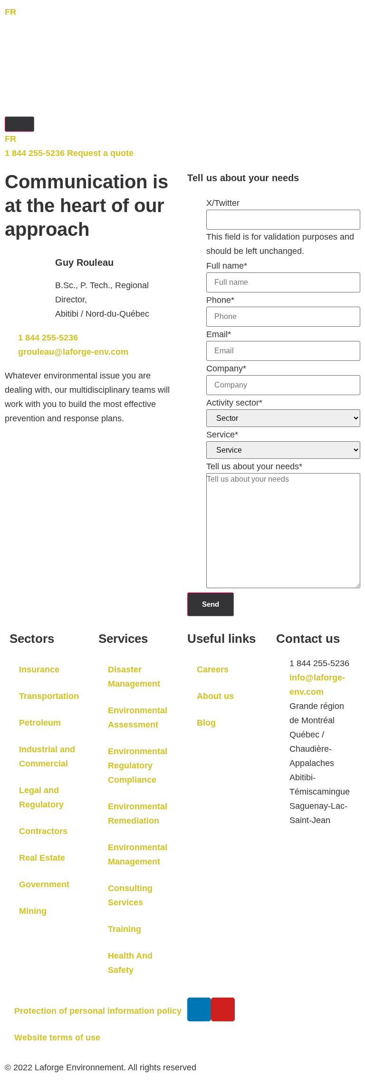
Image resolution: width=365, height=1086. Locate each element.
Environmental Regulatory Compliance (137, 766)
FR (10, 12)
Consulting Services (130, 895)
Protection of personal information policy (98, 1011)
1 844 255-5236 (35, 153)
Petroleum (40, 722)
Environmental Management (137, 854)
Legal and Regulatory (41, 797)
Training (124, 929)
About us (215, 696)
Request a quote (100, 153)
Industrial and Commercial (47, 756)
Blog (206, 722)
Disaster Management (134, 676)
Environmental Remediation (137, 813)
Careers (213, 669)
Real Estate (42, 858)
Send (210, 604)
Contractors (43, 831)
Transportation (49, 696)
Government (44, 884)
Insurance (39, 669)
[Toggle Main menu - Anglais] (19, 124)
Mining (33, 911)
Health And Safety (130, 963)
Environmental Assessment (137, 717)
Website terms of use (57, 1037)
